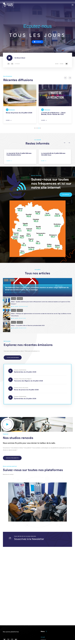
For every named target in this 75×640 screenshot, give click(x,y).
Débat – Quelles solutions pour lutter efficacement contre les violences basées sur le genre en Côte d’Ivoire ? (40, 303)
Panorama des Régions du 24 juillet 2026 (28, 381)
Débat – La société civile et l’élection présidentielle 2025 (28, 325)
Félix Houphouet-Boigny (12, 292)
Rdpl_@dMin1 (15, 306)
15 (8, 63)
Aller (8, 160)
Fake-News (12, 280)
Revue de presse (23, 387)
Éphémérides (22, 370)
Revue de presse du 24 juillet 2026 (26, 390)
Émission (12, 110)
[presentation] (65, 78)
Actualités (19, 298)
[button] (34, 128)
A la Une (6, 280)
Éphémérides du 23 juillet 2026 (25, 399)
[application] (37, 63)
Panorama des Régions (25, 379)
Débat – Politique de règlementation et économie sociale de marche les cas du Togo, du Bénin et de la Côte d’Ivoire (41, 315)
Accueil (43, 637)
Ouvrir (8, 120)
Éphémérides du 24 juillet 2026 (25, 372)
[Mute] (66, 64)
